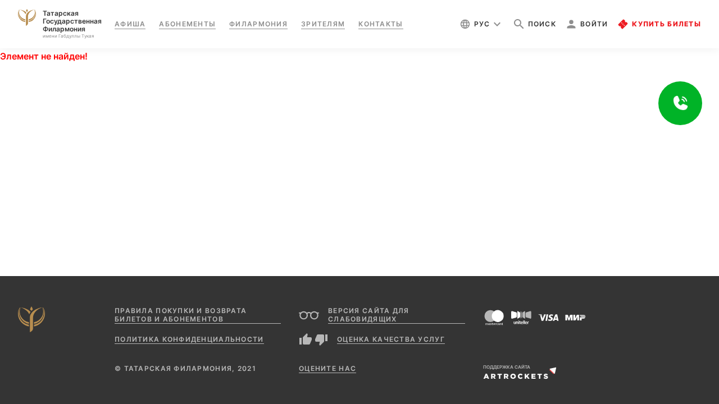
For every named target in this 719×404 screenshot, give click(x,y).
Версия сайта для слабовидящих (368, 314)
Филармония (258, 24)
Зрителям (323, 24)
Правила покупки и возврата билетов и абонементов (181, 314)
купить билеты (666, 24)
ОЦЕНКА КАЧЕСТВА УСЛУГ (391, 339)
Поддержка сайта (506, 367)
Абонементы (187, 24)
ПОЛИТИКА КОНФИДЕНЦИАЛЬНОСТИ (189, 339)
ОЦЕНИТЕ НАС (327, 368)
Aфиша (130, 24)
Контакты (380, 24)
